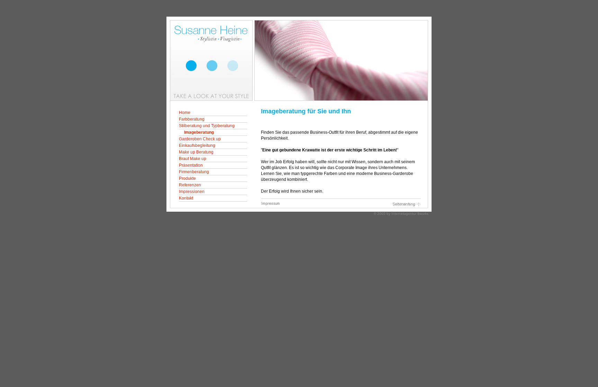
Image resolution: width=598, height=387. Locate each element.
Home (184, 112)
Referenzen (190, 185)
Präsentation (191, 165)
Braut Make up (192, 158)
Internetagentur (403, 214)
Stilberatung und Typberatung (207, 125)
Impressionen (192, 191)
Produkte (187, 178)
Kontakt (186, 198)
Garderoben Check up (200, 139)
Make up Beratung (196, 152)
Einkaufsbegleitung (197, 145)
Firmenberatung (194, 171)
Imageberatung (199, 132)
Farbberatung (192, 119)
